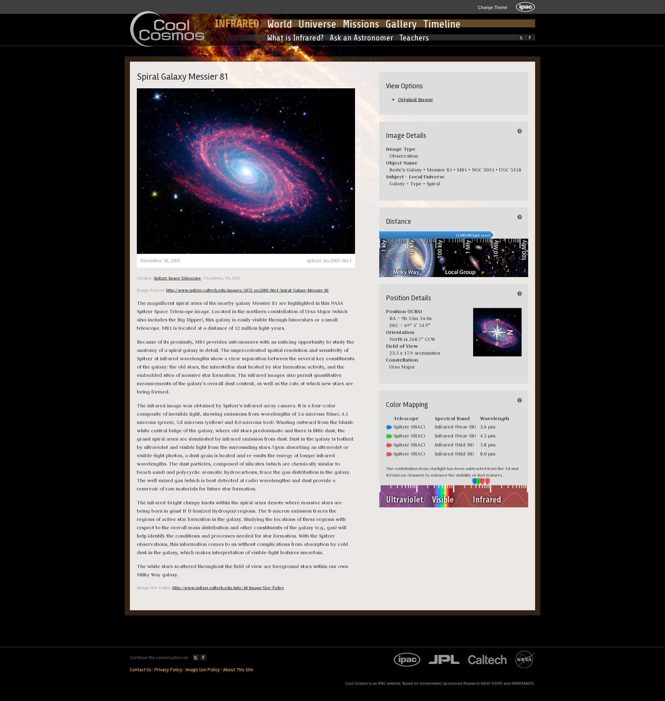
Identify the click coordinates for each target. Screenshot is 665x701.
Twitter (196, 657)
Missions (361, 24)
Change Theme (492, 7)
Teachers (414, 38)
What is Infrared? (295, 38)
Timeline (442, 24)
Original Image (415, 99)
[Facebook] (530, 37)
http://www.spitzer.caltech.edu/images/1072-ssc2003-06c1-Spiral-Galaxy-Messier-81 (247, 290)
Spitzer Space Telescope (177, 278)
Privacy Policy (168, 670)
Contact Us (140, 670)
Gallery (401, 24)
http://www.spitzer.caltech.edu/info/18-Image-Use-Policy (228, 587)
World (279, 24)
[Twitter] (521, 37)
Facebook (203, 657)
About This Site (238, 670)
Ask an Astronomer (361, 38)
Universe (317, 24)
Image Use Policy (203, 670)
